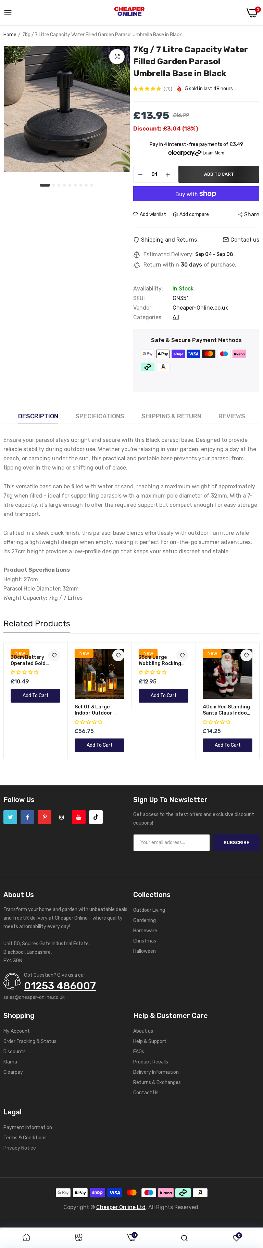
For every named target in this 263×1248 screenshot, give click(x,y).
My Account (16, 1031)
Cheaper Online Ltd (121, 1207)
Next (242, 700)
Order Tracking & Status (30, 1041)
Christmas (144, 941)
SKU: (139, 298)
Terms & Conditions (25, 1138)
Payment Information (27, 1127)
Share (251, 214)
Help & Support (149, 1041)
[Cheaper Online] (129, 12)
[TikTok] (96, 817)
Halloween (144, 951)
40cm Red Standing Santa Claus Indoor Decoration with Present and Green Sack (226, 710)
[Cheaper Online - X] (10, 817)
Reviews (231, 416)
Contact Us (146, 1093)
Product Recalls (150, 1062)
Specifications (99, 416)
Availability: (148, 289)
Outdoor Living (149, 910)
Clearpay (13, 1072)
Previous (20, 700)
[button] (147, 89)
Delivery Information (156, 1072)
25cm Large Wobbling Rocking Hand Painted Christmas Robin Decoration (160, 660)
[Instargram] (61, 817)
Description (38, 416)
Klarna (10, 1062)
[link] (118, 655)
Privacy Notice (19, 1148)
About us (143, 1031)
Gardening (144, 920)
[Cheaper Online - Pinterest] (44, 817)
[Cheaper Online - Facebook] (27, 817)
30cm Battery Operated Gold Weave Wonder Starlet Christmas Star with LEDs (32, 660)
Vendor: (143, 308)
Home (9, 35)
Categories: (148, 317)
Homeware (145, 931)
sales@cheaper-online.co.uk (34, 997)
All (176, 317)
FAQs (138, 1052)
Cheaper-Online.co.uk (200, 307)
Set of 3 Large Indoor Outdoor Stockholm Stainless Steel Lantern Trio (99, 710)
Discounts (14, 1052)
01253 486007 (60, 986)
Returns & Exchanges (157, 1082)
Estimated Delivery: (168, 255)
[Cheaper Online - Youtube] (79, 817)
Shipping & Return (171, 416)
